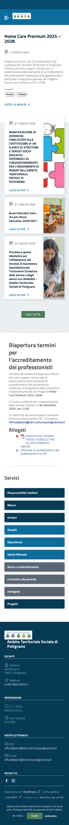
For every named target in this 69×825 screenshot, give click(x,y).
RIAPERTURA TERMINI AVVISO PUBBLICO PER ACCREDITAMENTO (40, 439)
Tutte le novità (15, 104)
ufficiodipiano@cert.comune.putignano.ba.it (30, 748)
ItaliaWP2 (11, 797)
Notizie (22, 94)
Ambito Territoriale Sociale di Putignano (32, 644)
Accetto (34, 815)
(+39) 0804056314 (16, 684)
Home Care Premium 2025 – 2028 (32, 39)
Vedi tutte (33, 314)
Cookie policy (51, 815)
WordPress (29, 792)
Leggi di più (17, 190)
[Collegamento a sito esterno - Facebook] (6, 780)
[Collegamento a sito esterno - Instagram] (13, 780)
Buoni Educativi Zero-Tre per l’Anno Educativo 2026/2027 (23, 217)
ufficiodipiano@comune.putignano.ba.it (28, 759)
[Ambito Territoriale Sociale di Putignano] (22, 15)
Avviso (9, 94)
